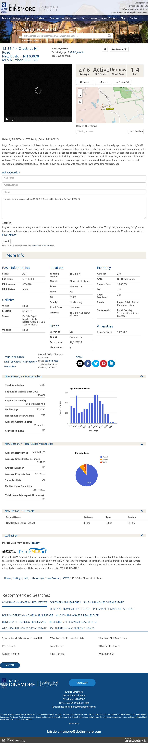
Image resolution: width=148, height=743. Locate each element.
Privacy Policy (9, 234)
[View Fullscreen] (80, 101)
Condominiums (10, 653)
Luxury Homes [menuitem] (89, 18)
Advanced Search (30, 40)
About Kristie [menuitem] (108, 18)
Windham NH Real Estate (112, 638)
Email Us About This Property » (20, 361)
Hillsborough (37, 578)
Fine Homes (57, 653)
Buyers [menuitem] (28, 18)
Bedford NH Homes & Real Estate (24, 621)
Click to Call (123, 82)
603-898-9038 (51, 361)
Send (6, 241)
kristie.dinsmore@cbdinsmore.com (132, 12)
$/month (77, 52)
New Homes (57, 646)
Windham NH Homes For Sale (67, 638)
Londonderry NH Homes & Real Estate (27, 615)
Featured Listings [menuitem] (11, 18)
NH (26, 578)
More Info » (10, 366)
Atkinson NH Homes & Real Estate (24, 628)
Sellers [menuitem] (40, 18)
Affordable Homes (109, 646)
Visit (104, 82)
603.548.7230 (142, 6)
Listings (17, 578)
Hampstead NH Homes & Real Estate (72, 621)
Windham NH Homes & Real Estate (24, 602)
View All (10, 665)
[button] (110, 36)
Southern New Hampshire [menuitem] (63, 18)
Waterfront (8, 646)
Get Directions (136, 131)
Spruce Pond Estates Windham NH (22, 638)
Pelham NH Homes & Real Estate (114, 608)
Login (137, 3)
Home (7, 578)
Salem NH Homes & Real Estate (104, 602)
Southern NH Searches (65, 602)
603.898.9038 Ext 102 (138, 9)
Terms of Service (46, 245)
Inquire (85, 82)
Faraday (35, 542)
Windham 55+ (106, 653)
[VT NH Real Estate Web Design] (135, 740)
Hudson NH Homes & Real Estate (77, 615)
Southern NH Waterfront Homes (72, 628)
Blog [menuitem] (123, 18)
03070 (65, 578)
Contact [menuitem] (134, 18)
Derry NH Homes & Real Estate (70, 608)
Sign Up (144, 3)
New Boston (53, 578)
